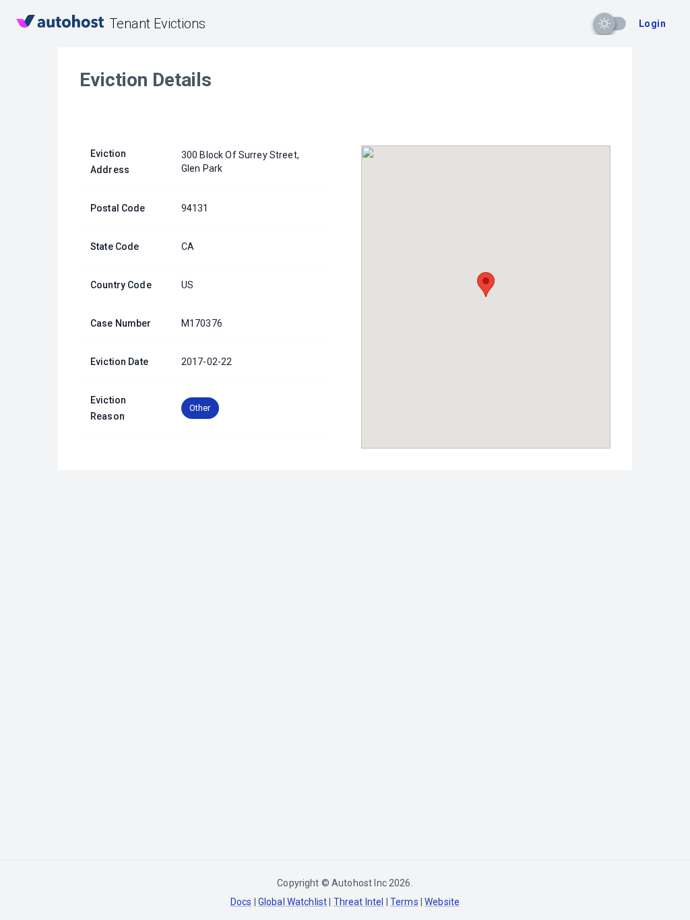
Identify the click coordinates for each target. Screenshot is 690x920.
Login (652, 23)
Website (442, 901)
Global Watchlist (292, 901)
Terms (404, 901)
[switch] (604, 23)
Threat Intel (359, 901)
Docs (241, 901)
